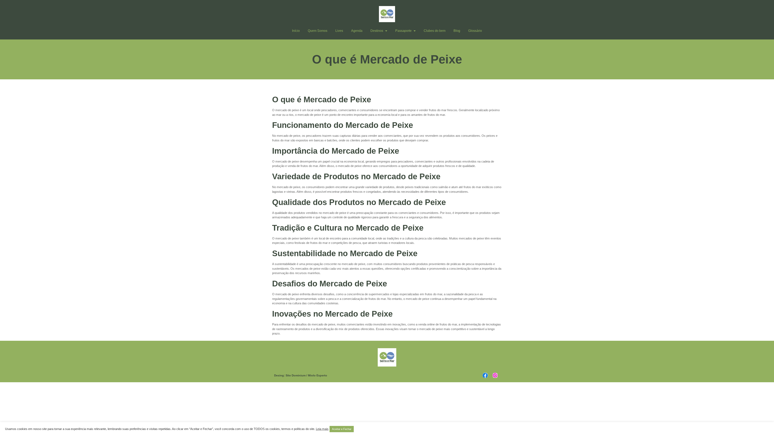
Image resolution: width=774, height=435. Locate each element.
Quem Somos (317, 30)
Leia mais (322, 429)
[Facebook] (485, 375)
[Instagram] (495, 375)
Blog (457, 30)
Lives (339, 30)
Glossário (475, 30)
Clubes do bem (434, 30)
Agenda (356, 30)
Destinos (376, 30)
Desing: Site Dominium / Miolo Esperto (300, 375)
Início (296, 30)
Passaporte (403, 30)
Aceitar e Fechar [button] (341, 429)
